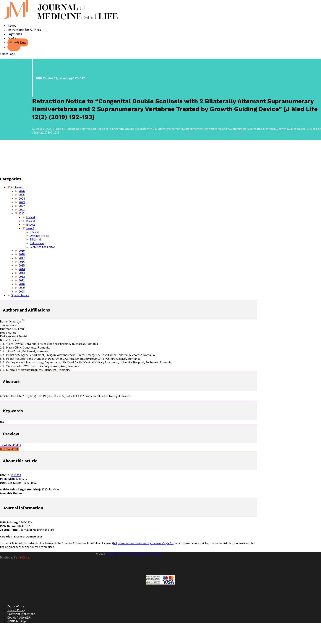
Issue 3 (30, 221)
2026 (22, 191)
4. (4, 355)
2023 (22, 202)
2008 (22, 291)
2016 (22, 262)
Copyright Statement (21, 614)
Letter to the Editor (42, 247)
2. (4, 347)
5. (4, 358)
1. (4, 344)
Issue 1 (59, 129)
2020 (49, 129)
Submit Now (17, 42)
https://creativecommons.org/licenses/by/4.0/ (143, 543)
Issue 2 (30, 224)
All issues (38, 129)
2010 (22, 284)
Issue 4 (30, 217)
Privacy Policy (16, 610)
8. (4, 370)
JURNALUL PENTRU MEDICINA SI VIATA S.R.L (134, 554)
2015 (22, 265)
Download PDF (9, 449)
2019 (22, 250)
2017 (22, 258)
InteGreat (23, 557)
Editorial (35, 239)
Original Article (39, 235)
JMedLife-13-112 (10, 445)
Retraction (73, 129)
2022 (22, 206)
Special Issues (20, 295)
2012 (22, 276)
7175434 (16, 475)
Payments (14, 34)
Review (34, 232)
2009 (22, 288)
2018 (22, 254)
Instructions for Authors (24, 30)
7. (4, 366)
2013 (22, 273)
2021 (22, 209)
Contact (13, 38)
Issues (11, 25)
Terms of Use (15, 606)
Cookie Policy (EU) (19, 617)
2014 (22, 269)
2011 (22, 280)
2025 (22, 195)
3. (4, 351)
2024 (22, 198)
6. (4, 362)
